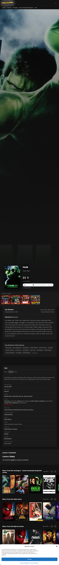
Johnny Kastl (25, 350)
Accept (29, 559)
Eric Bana (50, 347)
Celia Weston (26, 347)
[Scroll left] (51, 471)
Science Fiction (18, 424)
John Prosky (18, 350)
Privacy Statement (34, 562)
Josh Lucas (32, 350)
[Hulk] (15, 299)
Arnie (45, 309)
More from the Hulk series (12, 499)
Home (4, 7)
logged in (13, 460)
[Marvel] (25, 299)
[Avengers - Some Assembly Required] (5, 299)
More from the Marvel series (13, 526)
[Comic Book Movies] (35, 299)
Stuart (52, 309)
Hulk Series (8, 317)
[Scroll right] (55, 471)
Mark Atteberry (26, 352)
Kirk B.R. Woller (47, 350)
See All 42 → (46, 499)
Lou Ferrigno (19, 352)
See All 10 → (46, 471)
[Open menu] (55, 3)
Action (6, 424)
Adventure (11, 424)
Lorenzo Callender (10, 352)
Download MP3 (27, 287)
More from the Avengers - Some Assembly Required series (22, 471)
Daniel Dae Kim (34, 347)
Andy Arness (9, 347)
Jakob (48, 309)
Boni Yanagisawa (17, 347)
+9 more (34, 353)
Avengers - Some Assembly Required (23, 7)
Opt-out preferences (24, 562)
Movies (9, 7)
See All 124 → (46, 526)
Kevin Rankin (40, 350)
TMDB (9, 443)
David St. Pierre (42, 347)
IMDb (5, 443)
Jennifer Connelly (10, 350)
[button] (56, 546)
